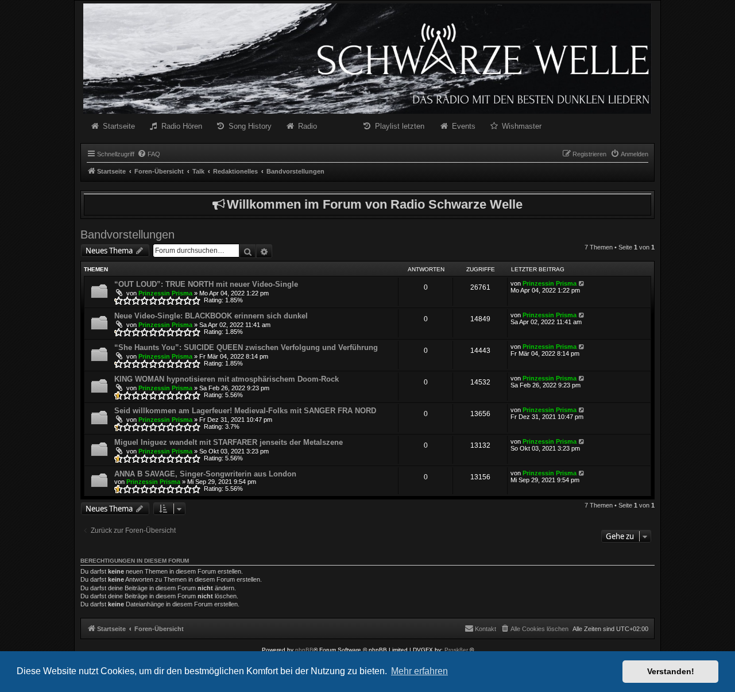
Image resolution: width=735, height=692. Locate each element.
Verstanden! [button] (670, 671)
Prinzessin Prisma (165, 293)
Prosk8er (456, 650)
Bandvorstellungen (127, 234)
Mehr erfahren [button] (419, 671)
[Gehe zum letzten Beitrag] (582, 283)
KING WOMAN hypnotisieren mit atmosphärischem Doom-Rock (226, 379)
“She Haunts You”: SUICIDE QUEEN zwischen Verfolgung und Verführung (246, 347)
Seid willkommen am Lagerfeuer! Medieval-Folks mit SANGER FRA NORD (245, 410)
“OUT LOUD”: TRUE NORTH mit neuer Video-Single (206, 284)
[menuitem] (148, 154)
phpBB (304, 650)
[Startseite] (367, 58)
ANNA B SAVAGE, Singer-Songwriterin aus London (205, 474)
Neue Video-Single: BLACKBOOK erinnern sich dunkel (211, 316)
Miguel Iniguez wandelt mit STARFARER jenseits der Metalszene (228, 442)
